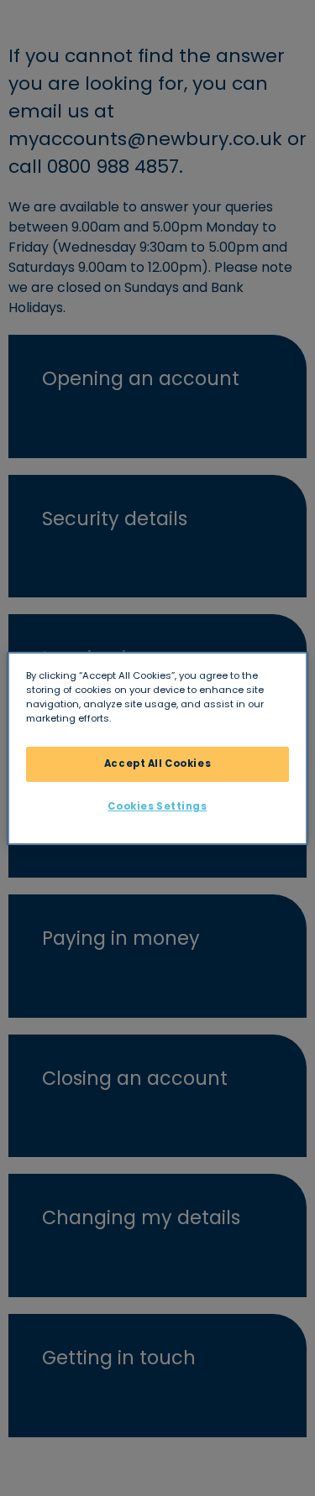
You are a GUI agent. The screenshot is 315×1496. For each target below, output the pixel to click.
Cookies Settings (157, 806)
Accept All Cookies (157, 763)
